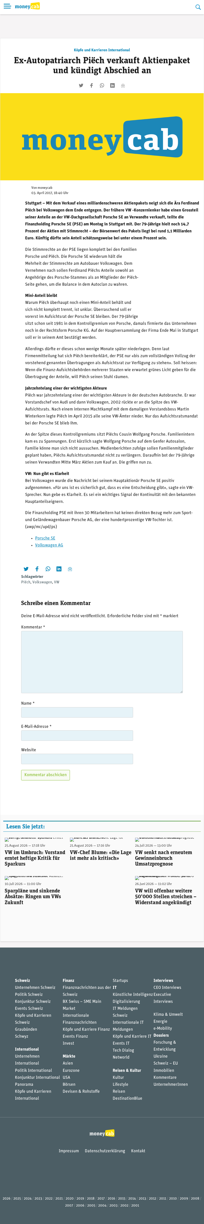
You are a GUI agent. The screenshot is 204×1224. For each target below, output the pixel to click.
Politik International (33, 1071)
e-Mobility (162, 1028)
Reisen (119, 1091)
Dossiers (161, 1035)
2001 (135, 1206)
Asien (68, 1063)
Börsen (69, 1085)
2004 (102, 1206)
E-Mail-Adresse (36, 727)
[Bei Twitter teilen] (81, 85)
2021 (59, 1199)
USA (66, 1078)
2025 (17, 1199)
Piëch (25, 582)
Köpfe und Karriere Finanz (86, 1029)
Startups (120, 981)
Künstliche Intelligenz (133, 995)
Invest (68, 1043)
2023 (38, 1199)
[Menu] (7, 7)
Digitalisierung (126, 1002)
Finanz (68, 981)
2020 (70, 1199)
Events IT (121, 1043)
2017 (101, 1199)
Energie (160, 1022)
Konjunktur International (37, 1078)
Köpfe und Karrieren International (102, 50)
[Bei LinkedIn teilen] (112, 85)
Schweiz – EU (165, 1063)
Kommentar (33, 627)
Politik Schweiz (29, 995)
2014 (132, 1199)
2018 (91, 1199)
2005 (91, 1206)
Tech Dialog (123, 1050)
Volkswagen (42, 582)
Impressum (69, 1151)
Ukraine (160, 1056)
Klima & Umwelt (168, 1015)
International (27, 1049)
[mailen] (123, 85)
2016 (111, 1199)
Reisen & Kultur (127, 1071)
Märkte (69, 1056)
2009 (184, 1199)
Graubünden (26, 1029)
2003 (113, 1206)
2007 (69, 1206)
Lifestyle (120, 1085)
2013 (142, 1199)
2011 (162, 1199)
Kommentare (165, 1078)
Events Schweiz (29, 1009)
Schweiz (22, 981)
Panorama (24, 1085)
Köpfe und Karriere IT (132, 1036)
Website (28, 750)
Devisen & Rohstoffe (81, 1091)
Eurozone (71, 1071)
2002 (124, 1206)
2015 (121, 1199)
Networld (121, 1057)
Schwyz (21, 1036)
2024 (28, 1199)
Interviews (163, 981)
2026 (6, 1199)
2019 (80, 1199)
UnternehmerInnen (170, 1085)
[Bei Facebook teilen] (91, 85)
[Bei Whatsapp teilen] (102, 85)
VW (56, 582)
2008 (195, 1199)
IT (115, 988)
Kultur (118, 1078)
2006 (80, 1206)
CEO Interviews (167, 988)
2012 (152, 1199)
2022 (48, 1199)
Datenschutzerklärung (105, 1151)
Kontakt (138, 1151)
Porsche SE (45, 538)
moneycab (45, 188)
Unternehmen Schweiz (35, 988)
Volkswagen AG (49, 545)
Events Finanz (75, 1036)
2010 (173, 1199)
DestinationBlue (127, 1098)
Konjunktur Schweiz (33, 1002)
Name (28, 703)
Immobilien (163, 1071)
